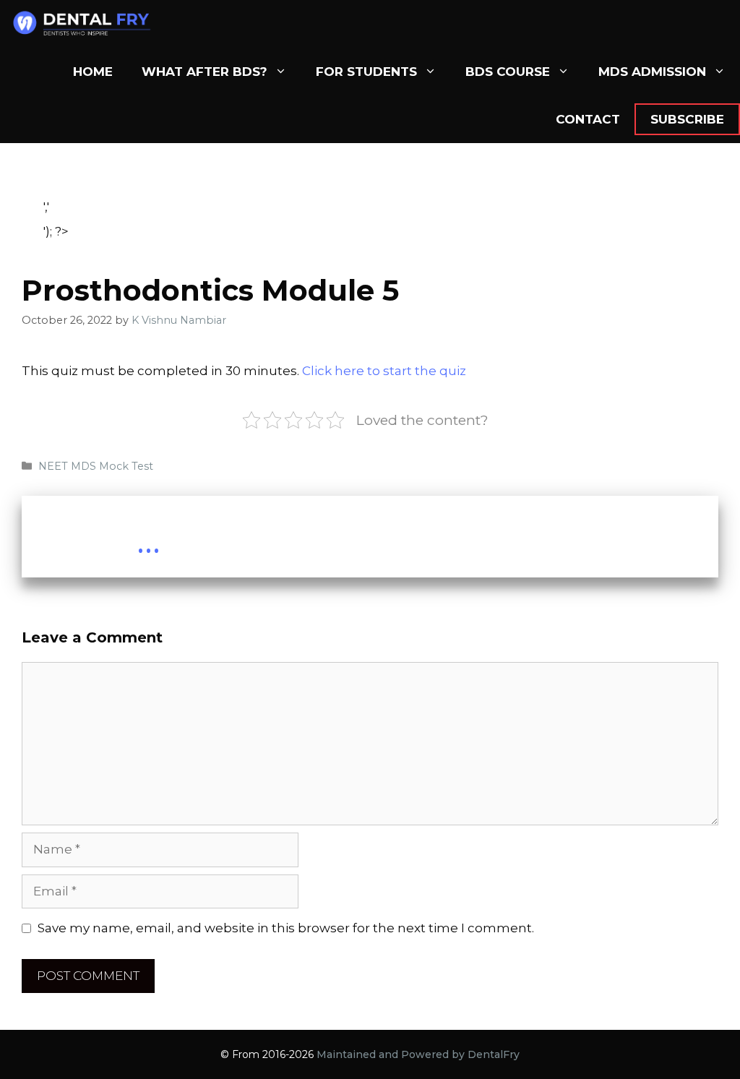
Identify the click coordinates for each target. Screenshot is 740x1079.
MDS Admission (652, 71)
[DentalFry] (87, 24)
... (148, 540)
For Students (366, 71)
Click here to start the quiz (384, 371)
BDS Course (507, 71)
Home (93, 71)
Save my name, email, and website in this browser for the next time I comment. (286, 928)
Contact (588, 119)
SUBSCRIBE (687, 119)
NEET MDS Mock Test (95, 466)
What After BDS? (204, 71)
